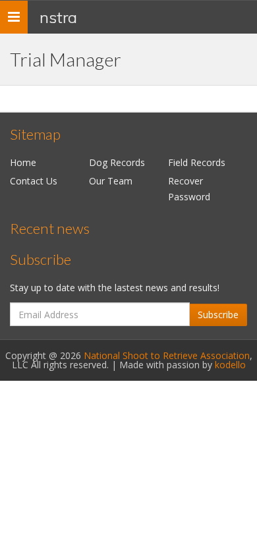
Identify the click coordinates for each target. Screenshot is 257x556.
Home (23, 162)
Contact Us (33, 181)
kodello (230, 364)
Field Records (196, 162)
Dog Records (117, 162)
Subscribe (218, 314)
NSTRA (58, 17)
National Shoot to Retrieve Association (167, 355)
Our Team (110, 181)
